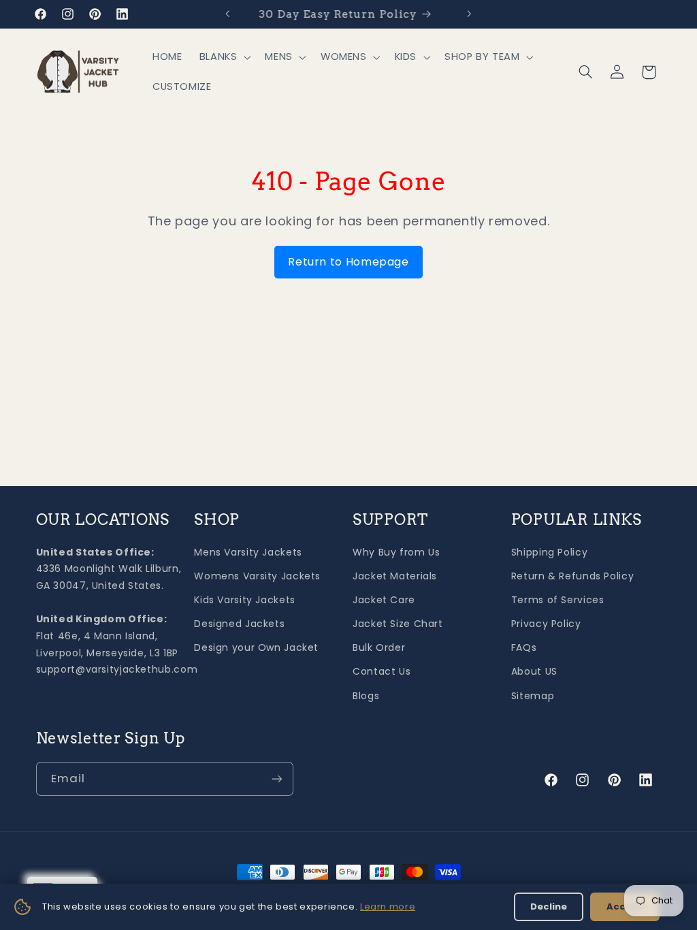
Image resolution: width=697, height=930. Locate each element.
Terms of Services (557, 600)
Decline (548, 906)
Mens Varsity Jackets (248, 552)
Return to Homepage (348, 262)
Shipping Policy (549, 552)
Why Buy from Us (396, 552)
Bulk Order (379, 647)
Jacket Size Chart (398, 623)
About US (534, 671)
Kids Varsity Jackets (244, 600)
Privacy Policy (546, 623)
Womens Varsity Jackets (257, 576)
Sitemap (532, 696)
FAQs (524, 647)
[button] (224, 57)
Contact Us (381, 671)
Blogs (366, 696)
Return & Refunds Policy (572, 576)
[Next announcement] (470, 13)
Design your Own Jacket (256, 647)
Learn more (387, 906)
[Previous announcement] (227, 13)
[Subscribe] (276, 778)
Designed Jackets (239, 623)
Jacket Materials (395, 576)
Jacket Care (384, 600)
